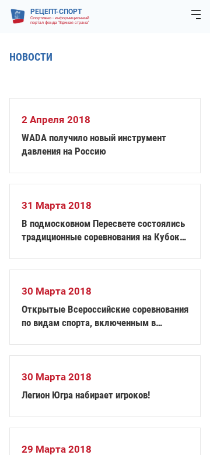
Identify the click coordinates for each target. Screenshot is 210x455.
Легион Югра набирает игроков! (86, 395)
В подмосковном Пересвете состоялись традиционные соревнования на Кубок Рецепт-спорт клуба (103, 231)
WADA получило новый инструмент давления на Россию (94, 144)
